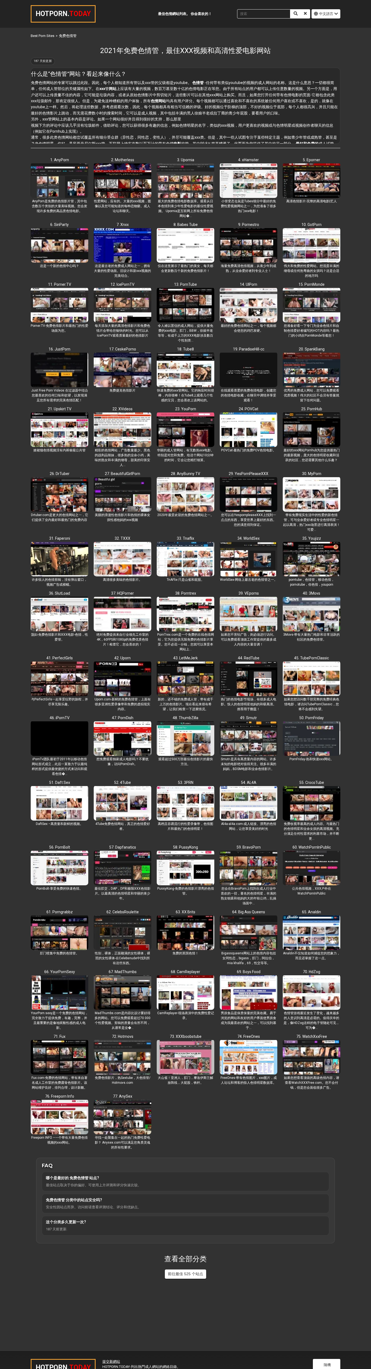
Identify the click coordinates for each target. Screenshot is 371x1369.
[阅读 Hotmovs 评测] (122, 1057)
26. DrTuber (60, 473)
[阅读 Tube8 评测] (185, 370)
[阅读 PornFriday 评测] (311, 739)
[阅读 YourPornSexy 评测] (59, 993)
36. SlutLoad (59, 593)
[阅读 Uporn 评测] (122, 679)
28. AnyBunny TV (185, 473)
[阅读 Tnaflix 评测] (185, 559)
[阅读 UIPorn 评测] (248, 305)
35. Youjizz (311, 538)
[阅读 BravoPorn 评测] (248, 868)
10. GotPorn (311, 224)
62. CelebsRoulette (122, 912)
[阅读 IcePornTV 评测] (122, 305)
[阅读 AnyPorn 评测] (59, 181)
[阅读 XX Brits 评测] (185, 933)
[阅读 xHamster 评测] (248, 181)
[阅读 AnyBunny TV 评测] (185, 495)
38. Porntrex (185, 593)
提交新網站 (111, 1361)
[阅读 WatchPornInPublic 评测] (311, 868)
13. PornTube (185, 284)
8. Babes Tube (186, 224)
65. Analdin (311, 912)
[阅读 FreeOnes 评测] (248, 1057)
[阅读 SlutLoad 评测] (59, 614)
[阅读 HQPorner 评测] (122, 614)
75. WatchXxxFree (311, 1036)
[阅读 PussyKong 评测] (185, 868)
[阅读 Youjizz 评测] (311, 559)
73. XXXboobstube (186, 1036)
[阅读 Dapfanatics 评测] (122, 868)
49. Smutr (248, 718)
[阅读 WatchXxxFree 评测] (311, 1057)
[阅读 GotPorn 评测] (311, 245)
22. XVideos (122, 409)
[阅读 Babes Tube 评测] (185, 245)
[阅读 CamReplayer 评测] (185, 993)
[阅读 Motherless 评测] (122, 181)
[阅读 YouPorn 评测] (185, 430)
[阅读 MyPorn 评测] (311, 495)
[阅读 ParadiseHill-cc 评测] (248, 370)
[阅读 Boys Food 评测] (248, 993)
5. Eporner (311, 160)
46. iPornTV (60, 718)
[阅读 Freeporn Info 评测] (59, 1117)
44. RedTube (248, 658)
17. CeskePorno (122, 349)
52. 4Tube (122, 782)
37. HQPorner (122, 593)
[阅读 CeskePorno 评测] (122, 370)
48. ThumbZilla (185, 718)
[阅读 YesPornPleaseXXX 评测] (248, 495)
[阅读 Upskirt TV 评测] (59, 430)
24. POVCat (248, 409)
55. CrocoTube (311, 782)
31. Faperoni (59, 538)
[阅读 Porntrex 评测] (185, 614)
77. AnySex (122, 1096)
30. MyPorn (311, 473)
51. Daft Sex (59, 782)
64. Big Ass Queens (248, 912)
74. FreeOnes (248, 1036)
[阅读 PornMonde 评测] (311, 305)
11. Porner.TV (59, 284)
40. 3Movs (311, 593)
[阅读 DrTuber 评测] (59, 495)
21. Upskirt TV (59, 409)
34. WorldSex (248, 538)
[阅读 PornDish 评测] (122, 739)
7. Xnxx (123, 224)
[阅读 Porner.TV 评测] (59, 305)
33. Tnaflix (185, 538)
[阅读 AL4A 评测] (248, 803)
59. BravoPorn (249, 847)
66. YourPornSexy (59, 972)
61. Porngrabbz (59, 912)
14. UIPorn (248, 284)
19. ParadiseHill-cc (248, 349)
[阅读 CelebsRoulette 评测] (122, 933)
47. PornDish (122, 718)
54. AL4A (248, 782)
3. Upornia (185, 160)
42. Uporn (122, 658)
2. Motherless (122, 160)
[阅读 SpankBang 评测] (311, 370)
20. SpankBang (312, 349)
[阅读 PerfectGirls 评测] (59, 679)
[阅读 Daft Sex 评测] (59, 803)
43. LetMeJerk (185, 658)
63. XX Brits (185, 912)
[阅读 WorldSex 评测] (248, 559)
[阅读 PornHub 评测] (311, 430)
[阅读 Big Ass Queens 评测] (248, 933)
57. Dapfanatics (122, 847)
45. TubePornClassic (311, 658)
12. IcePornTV (122, 284)
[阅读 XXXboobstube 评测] (185, 1057)
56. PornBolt (59, 847)
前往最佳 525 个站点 (185, 1274)
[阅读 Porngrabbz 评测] (59, 933)
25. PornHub (311, 409)
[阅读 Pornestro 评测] (248, 245)
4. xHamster (248, 160)
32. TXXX (122, 538)
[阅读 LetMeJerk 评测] (185, 679)
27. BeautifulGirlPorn (122, 473)
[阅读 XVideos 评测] (122, 430)
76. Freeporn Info (59, 1096)
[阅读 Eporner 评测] (311, 181)
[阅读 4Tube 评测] (122, 803)
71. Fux (59, 1036)
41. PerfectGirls (59, 658)
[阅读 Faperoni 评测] (59, 559)
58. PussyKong (185, 847)
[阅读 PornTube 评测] (185, 305)
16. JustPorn (59, 349)
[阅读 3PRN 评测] (185, 803)
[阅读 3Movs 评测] (311, 614)
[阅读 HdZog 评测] (311, 993)
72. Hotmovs (122, 1036)
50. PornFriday (311, 718)
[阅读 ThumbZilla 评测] (185, 739)
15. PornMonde (311, 284)
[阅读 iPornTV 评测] (59, 739)
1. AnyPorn (59, 160)
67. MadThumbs (123, 972)
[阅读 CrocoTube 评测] (311, 803)
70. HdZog (311, 972)
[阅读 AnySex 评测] (122, 1117)
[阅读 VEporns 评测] (248, 614)
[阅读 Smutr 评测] (248, 739)
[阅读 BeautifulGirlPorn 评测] (122, 495)
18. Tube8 (185, 349)
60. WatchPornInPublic (312, 847)
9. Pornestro (248, 224)
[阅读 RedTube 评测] (248, 679)
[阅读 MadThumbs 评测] (122, 993)
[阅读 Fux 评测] (59, 1057)
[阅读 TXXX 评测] (122, 559)
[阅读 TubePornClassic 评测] (311, 679)
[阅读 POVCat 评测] (248, 430)
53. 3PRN (185, 782)
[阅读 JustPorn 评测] (59, 370)
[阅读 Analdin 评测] (311, 933)
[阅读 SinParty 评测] (59, 245)
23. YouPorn (185, 409)
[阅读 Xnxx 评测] (122, 245)
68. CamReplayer (185, 972)
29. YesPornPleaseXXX (248, 473)
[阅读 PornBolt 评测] (59, 868)
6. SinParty (59, 224)
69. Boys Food (248, 972)
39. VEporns (248, 593)
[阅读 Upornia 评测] (185, 181)
